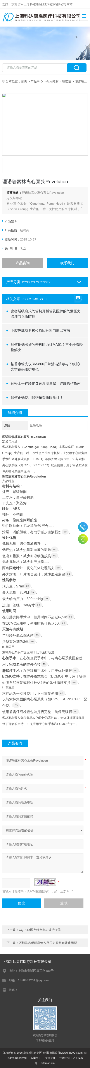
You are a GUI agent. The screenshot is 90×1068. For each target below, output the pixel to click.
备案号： (36, 1058)
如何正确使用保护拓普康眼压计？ (37, 397)
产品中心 (37, 81)
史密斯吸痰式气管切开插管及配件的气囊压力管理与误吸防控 (46, 313)
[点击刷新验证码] (45, 882)
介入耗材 (52, 81)
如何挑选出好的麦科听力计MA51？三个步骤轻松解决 (47, 347)
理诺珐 (66, 81)
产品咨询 (23, 263)
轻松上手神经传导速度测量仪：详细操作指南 (46, 383)
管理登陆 (50, 1058)
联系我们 (67, 263)
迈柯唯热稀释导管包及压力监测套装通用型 (48, 943)
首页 (24, 81)
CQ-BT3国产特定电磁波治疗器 (40, 930)
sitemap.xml (48, 1063)
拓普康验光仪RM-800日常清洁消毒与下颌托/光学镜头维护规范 (45, 366)
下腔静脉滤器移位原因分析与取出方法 (40, 330)
